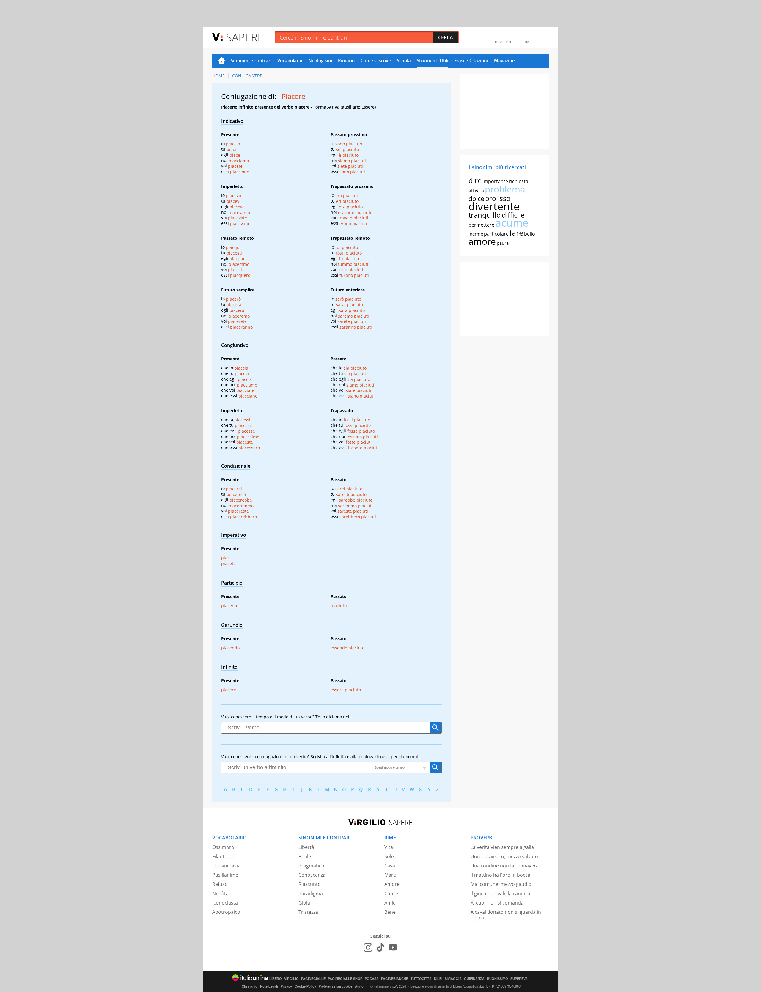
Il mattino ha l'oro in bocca (500, 875)
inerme (475, 234)
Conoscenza (312, 875)
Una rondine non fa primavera (505, 865)
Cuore (391, 893)
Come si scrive (376, 60)
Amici (390, 903)
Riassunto (309, 884)
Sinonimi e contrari (251, 60)
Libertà (306, 847)
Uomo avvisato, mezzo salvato (504, 856)
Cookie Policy (305, 986)
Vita (388, 847)
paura (503, 243)
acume (512, 222)
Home (221, 61)
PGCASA (372, 978)
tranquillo (484, 215)
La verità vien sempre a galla (502, 847)
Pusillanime (225, 875)
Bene (390, 912)
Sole (389, 856)
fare (516, 232)
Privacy (286, 986)
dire (475, 180)
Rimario (346, 60)
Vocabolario (289, 60)
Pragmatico (311, 865)
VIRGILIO (291, 978)
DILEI (438, 978)
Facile (304, 856)
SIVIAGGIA (453, 978)
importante (495, 181)
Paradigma (310, 893)
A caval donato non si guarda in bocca (506, 915)
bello (529, 233)
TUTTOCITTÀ (421, 978)
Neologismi (320, 60)
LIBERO (275, 978)
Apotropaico (226, 912)
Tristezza (308, 912)
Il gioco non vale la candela (500, 893)
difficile (513, 215)
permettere (481, 225)
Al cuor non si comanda (497, 903)
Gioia (304, 903)
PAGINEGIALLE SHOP (345, 978)
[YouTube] (393, 947)
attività (476, 190)
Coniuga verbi (248, 76)
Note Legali (269, 986)
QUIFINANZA (474, 978)
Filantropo (223, 856)
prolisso (497, 198)
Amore (392, 884)
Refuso (220, 884)
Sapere (244, 37)
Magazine (504, 60)
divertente (494, 206)
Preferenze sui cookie (335, 986)
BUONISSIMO (497, 978)
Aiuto (359, 986)
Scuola (404, 60)
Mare (390, 875)
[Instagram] (368, 947)
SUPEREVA (519, 978)
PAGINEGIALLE (313, 978)
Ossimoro (223, 847)
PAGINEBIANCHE (394, 978)
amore (482, 241)
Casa (389, 865)
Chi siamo (249, 986)
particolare (496, 233)
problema (505, 189)
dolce (476, 198)
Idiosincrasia (226, 865)
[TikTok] (380, 947)
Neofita (220, 893)
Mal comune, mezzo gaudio (501, 884)
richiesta (518, 181)
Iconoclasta (225, 903)
